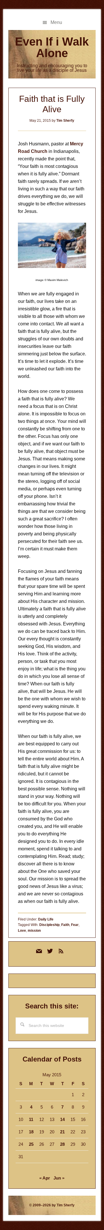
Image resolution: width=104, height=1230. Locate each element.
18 (31, 1131)
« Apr (44, 1177)
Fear (75, 925)
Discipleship (49, 925)
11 (31, 1119)
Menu (56, 22)
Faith (65, 925)
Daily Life (45, 919)
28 (62, 1144)
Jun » (58, 1177)
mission (34, 931)
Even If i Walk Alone (52, 47)
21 (62, 1131)
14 (62, 1119)
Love (22, 931)
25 (31, 1144)
